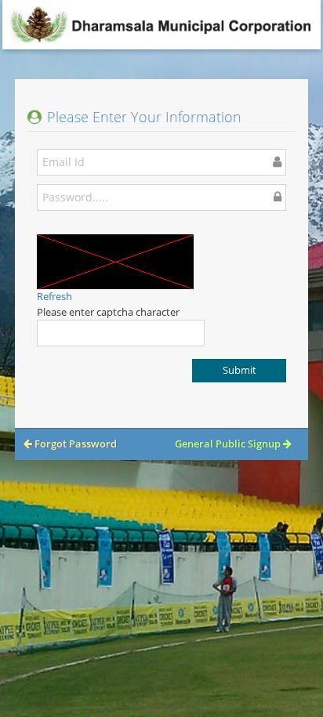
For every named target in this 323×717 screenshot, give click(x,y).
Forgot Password (74, 443)
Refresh (54, 296)
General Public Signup (229, 443)
